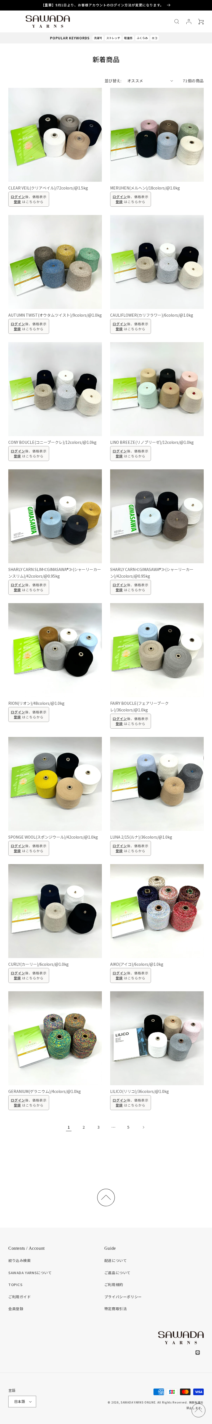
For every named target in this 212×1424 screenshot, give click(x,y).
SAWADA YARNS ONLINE (138, 1402)
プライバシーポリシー (123, 1296)
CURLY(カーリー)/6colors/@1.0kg (38, 964)
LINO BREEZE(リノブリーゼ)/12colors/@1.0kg (152, 442)
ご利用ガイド (19, 1296)
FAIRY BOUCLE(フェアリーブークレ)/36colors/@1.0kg (139, 706)
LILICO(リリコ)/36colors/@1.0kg (139, 1091)
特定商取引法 (115, 1308)
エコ (154, 38)
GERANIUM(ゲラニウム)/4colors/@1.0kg (44, 1091)
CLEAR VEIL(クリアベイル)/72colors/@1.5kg (48, 188)
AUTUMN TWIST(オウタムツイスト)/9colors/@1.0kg (55, 315)
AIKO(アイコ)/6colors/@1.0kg (136, 964)
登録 (17, 201)
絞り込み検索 (19, 1260)
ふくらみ (142, 38)
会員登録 (15, 1308)
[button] (177, 22)
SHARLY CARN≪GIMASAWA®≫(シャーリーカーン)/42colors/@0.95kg (152, 573)
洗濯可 (98, 38)
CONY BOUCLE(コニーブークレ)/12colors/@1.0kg (52, 442)
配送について (115, 1260)
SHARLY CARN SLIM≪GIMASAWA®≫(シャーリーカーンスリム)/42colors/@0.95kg (54, 573)
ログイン (18, 196)
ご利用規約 (113, 1284)
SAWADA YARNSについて (30, 1272)
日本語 (19, 1401)
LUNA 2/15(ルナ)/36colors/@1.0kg (141, 837)
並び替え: (113, 80)
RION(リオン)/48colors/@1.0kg (36, 703)
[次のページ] (143, 1127)
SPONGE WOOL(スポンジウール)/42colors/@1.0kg (53, 837)
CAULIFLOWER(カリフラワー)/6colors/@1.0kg (151, 315)
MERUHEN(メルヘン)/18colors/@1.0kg (145, 188)
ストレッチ (113, 38)
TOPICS (15, 1284)
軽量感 (128, 38)
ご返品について (117, 1272)
